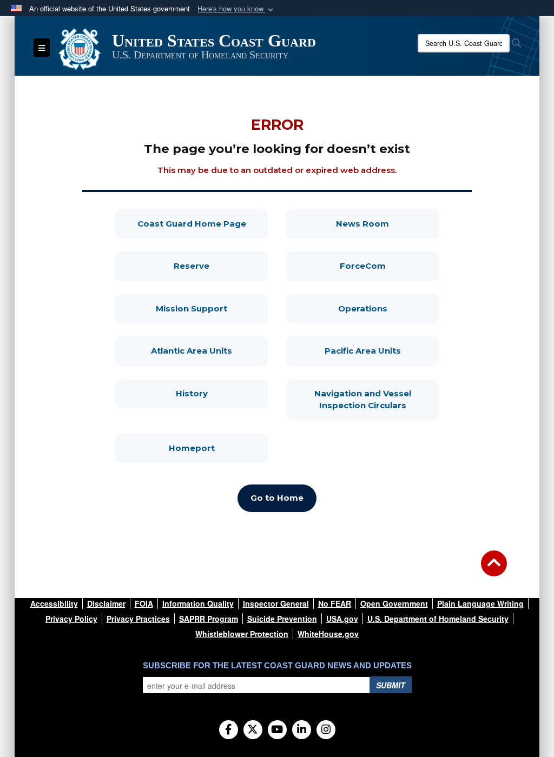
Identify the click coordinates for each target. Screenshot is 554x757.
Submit (390, 685)
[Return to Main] (494, 570)
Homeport (218, 447)
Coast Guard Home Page (202, 223)
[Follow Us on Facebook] (228, 730)
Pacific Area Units (382, 350)
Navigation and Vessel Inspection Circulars (376, 399)
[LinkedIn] (301, 730)
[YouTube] (277, 730)
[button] (236, 9)
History (222, 393)
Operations (388, 308)
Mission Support (212, 308)
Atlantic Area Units (209, 350)
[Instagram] (325, 730)
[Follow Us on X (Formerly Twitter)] (252, 730)
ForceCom (389, 265)
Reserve (221, 265)
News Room (387, 223)
